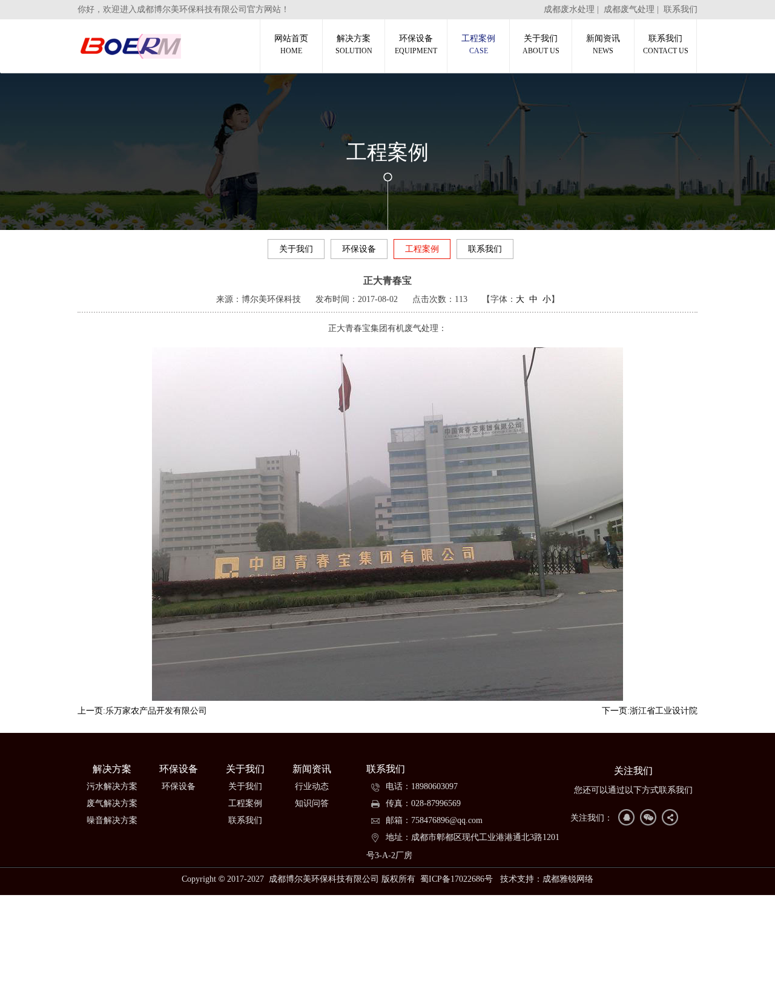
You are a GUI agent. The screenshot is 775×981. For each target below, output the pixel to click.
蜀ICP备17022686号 (456, 879)
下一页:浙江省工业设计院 (650, 710)
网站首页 (291, 44)
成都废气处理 (629, 9)
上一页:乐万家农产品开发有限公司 (142, 710)
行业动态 (312, 786)
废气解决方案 (112, 803)
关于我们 (541, 44)
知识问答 (312, 803)
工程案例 (478, 44)
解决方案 (353, 44)
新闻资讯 (603, 44)
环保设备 (416, 44)
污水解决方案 (112, 786)
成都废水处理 (569, 9)
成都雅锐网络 (567, 879)
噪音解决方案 (112, 820)
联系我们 (681, 9)
